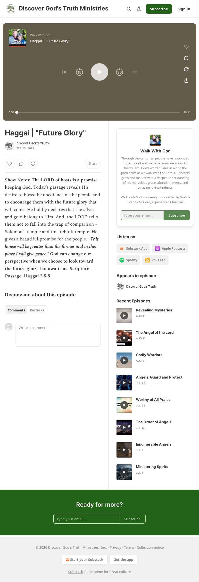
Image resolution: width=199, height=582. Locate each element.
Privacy (115, 547)
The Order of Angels (153, 422)
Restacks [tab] (37, 310)
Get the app (123, 559)
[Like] (10, 163)
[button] (64, 72)
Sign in (184, 8)
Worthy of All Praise (153, 399)
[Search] (128, 9)
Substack (75, 571)
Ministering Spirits (152, 466)
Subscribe (159, 8)
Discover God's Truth (33, 143)
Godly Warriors (149, 355)
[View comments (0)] (186, 58)
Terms (129, 547)
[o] (124, 315)
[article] (155, 315)
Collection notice (150, 547)
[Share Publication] (139, 9)
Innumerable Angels (153, 444)
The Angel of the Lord (155, 332)
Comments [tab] (16, 310)
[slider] (98, 112)
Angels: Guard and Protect (159, 377)
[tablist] (26, 310)
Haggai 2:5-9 (37, 276)
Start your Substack (86, 559)
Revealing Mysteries (154, 310)
